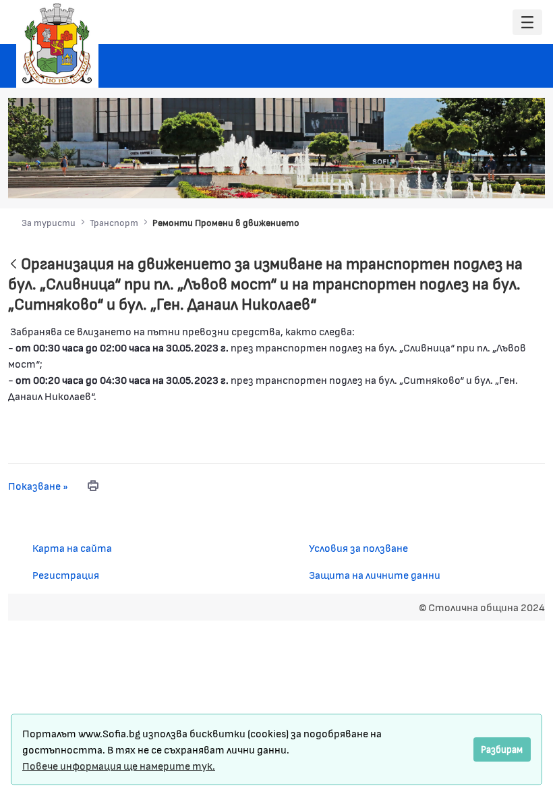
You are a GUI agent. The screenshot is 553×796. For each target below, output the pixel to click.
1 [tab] (430, 178)
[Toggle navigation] (527, 22)
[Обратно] (13, 264)
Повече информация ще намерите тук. (118, 765)
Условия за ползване (358, 547)
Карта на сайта (72, 547)
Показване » (38, 485)
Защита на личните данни (374, 574)
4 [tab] (470, 178)
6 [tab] (497, 178)
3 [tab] (457, 178)
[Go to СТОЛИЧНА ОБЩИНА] (57, 44)
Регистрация (65, 574)
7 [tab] (511, 178)
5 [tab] (484, 178)
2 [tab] (443, 178)
